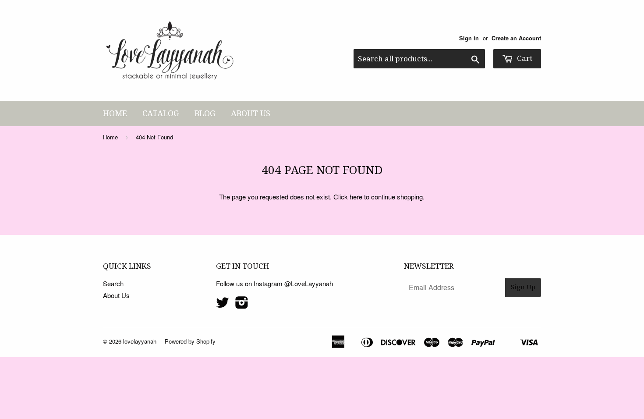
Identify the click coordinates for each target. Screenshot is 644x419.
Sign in (469, 38)
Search (113, 283)
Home (115, 113)
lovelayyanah (139, 341)
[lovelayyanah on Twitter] (222, 304)
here (356, 196)
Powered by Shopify (190, 341)
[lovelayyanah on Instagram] (241, 304)
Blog (205, 113)
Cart (523, 58)
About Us (250, 113)
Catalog (160, 113)
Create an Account (516, 38)
